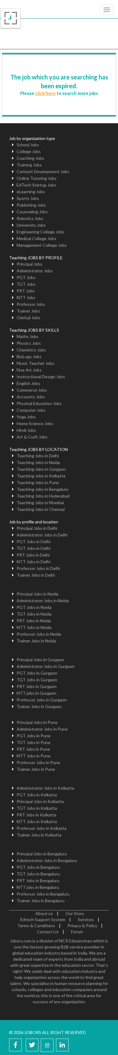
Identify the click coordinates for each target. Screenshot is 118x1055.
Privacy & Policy (82, 925)
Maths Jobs (27, 336)
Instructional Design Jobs (41, 376)
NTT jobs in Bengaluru (38, 887)
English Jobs (28, 383)
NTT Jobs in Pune (34, 755)
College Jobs (29, 151)
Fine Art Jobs (29, 369)
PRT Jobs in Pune (33, 749)
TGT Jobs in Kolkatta (37, 808)
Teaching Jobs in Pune (38, 482)
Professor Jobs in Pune (38, 762)
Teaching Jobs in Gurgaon (41, 469)
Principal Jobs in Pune (37, 722)
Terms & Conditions (36, 925)
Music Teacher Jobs (35, 363)
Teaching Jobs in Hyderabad (43, 495)
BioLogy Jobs (29, 356)
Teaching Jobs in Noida (38, 462)
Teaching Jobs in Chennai (41, 509)
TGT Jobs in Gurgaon (37, 679)
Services (86, 919)
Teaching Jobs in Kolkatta (41, 475)
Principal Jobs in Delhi (37, 528)
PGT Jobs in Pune (34, 735)
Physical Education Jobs (39, 403)
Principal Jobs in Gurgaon (40, 659)
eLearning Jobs (31, 191)
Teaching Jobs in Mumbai (40, 502)
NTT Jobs (26, 297)
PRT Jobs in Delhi (33, 554)
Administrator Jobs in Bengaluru (47, 860)
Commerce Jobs (32, 390)
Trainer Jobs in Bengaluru (40, 900)
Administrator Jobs (35, 270)
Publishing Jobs (31, 205)
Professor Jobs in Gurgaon (42, 699)
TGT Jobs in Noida (34, 614)
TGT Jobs (26, 284)
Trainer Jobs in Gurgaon (39, 706)
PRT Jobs (26, 290)
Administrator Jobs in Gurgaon (45, 666)
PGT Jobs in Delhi (33, 541)
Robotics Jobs (30, 218)
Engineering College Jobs (40, 231)
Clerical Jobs (28, 317)
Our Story (74, 913)
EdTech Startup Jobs (36, 184)
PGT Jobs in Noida (34, 607)
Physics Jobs (29, 343)
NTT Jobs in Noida (34, 627)
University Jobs (31, 225)
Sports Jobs (28, 198)
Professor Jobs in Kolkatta (42, 828)
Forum (77, 931)
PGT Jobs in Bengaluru (38, 867)
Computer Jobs (31, 410)
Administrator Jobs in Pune (42, 729)
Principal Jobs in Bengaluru (42, 853)
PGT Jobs (26, 277)
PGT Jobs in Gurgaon (37, 673)
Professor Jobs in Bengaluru (43, 893)
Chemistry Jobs (31, 349)
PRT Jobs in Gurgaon (37, 686)
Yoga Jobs (26, 416)
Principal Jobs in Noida (37, 593)
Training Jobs (29, 164)
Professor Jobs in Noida (39, 634)
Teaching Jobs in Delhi (38, 455)
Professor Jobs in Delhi (38, 568)
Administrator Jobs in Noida (43, 600)
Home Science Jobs (35, 423)
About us (44, 913)
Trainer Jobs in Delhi (36, 575)
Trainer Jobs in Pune (36, 769)
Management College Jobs (42, 245)
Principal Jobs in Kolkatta (40, 801)
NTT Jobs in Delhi (33, 561)
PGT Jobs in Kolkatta (37, 794)
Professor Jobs (31, 304)
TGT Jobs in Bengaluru (38, 873)
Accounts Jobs (31, 396)
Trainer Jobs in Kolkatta (39, 834)
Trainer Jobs (28, 310)
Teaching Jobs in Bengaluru (42, 489)
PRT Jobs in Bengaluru (38, 880)
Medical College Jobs (36, 238)
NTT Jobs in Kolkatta (37, 821)
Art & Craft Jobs (32, 436)
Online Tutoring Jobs (37, 178)
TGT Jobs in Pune (34, 742)
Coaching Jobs (30, 158)
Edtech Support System (42, 919)
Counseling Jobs (32, 211)
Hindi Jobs (26, 430)
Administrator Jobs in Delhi (42, 534)
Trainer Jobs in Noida (36, 640)
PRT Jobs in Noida (34, 620)
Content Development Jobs (43, 171)
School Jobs (28, 144)
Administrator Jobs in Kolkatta (45, 788)
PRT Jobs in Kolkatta (36, 814)
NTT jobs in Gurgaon (36, 693)
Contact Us (48, 931)
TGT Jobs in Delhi (33, 548)
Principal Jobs (29, 264)
